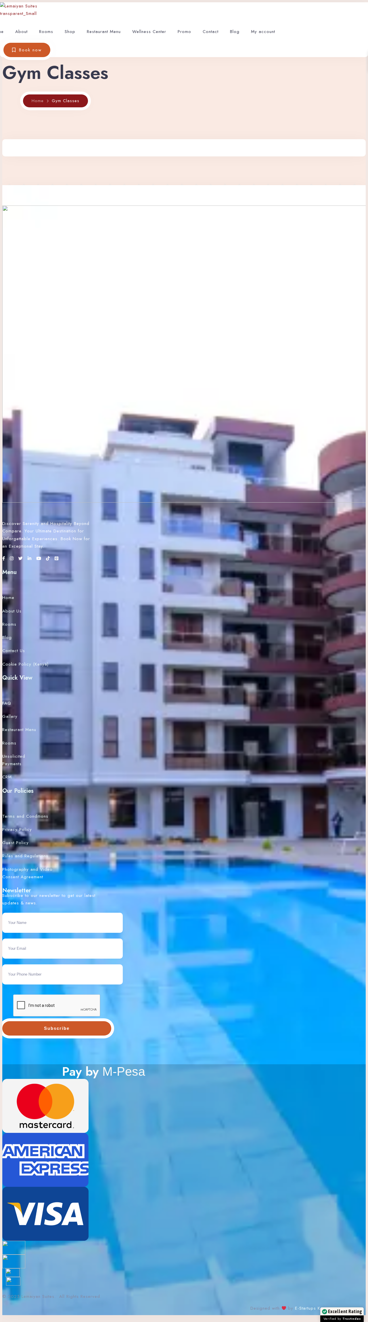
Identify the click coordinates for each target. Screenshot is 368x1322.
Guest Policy (15, 843)
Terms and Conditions (25, 816)
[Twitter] (21, 558)
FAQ (6, 703)
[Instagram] (13, 558)
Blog (234, 31)
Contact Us (13, 651)
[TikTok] (49, 558)
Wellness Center (149, 31)
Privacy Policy (17, 829)
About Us (12, 611)
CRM (7, 777)
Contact (210, 31)
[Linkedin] (30, 558)
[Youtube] (39, 558)
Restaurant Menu (104, 31)
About (21, 31)
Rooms (46, 31)
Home (38, 101)
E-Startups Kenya (311, 1308)
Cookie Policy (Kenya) (25, 664)
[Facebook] (4, 558)
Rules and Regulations (25, 856)
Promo (184, 31)
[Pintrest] (57, 558)
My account (263, 31)
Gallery (10, 716)
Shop (70, 31)
